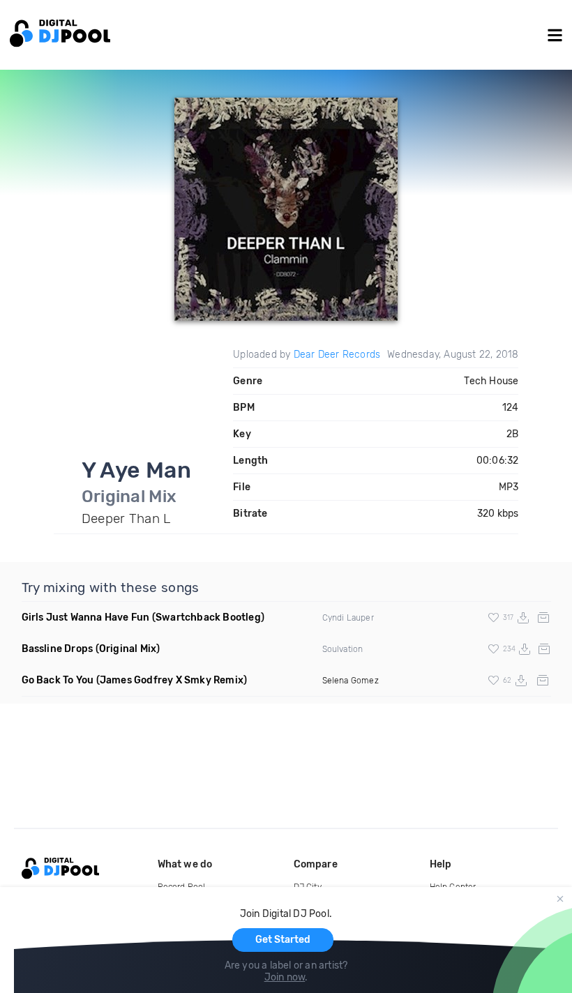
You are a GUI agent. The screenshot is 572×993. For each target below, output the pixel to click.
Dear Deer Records (337, 355)
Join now (285, 977)
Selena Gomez (350, 680)
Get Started (282, 940)
